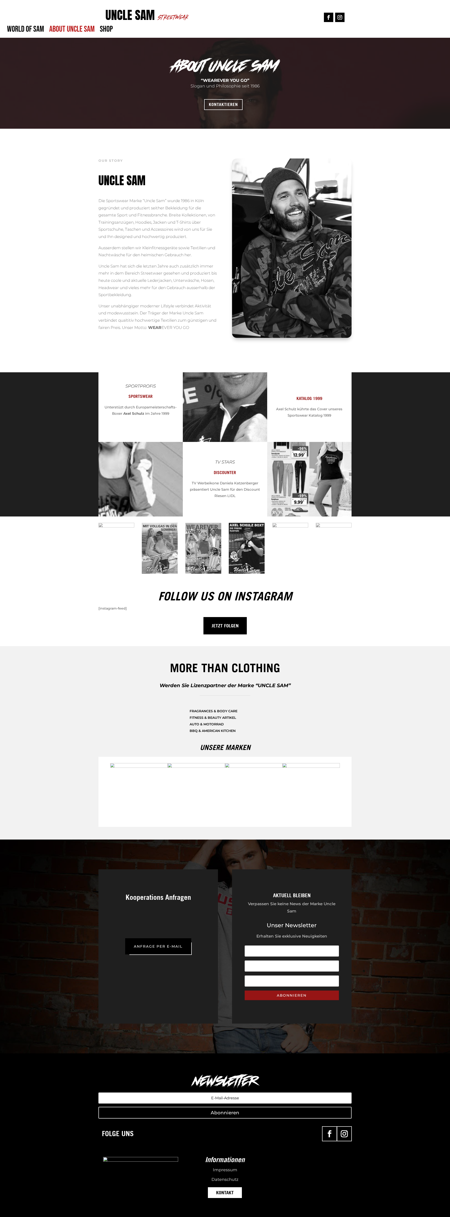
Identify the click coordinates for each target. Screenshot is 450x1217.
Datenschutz (224, 1179)
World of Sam (25, 31)
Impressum (225, 1169)
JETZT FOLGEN (225, 626)
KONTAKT (225, 1192)
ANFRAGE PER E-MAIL (158, 946)
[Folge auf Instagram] (340, 17)
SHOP (106, 31)
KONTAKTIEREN (223, 104)
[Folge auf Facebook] (328, 17)
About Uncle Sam (72, 31)
